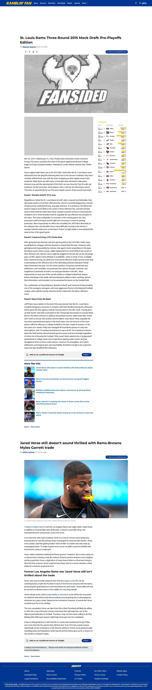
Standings (61, 3)
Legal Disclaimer (31, 679)
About (26, 671)
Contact (77, 671)
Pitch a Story (51, 675)
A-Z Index (78, 679)
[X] (140, 3)
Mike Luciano (28, 452)
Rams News (35, 427)
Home (26, 427)
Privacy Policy (80, 675)
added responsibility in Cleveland (54, 594)
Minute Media (13, 684)
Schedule (51, 3)
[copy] (37, 51)
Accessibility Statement (56, 679)
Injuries (77, 3)
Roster (69, 3)
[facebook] (135, 3)
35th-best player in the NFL (68, 581)
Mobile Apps (122, 671)
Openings (50, 671)
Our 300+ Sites (100, 671)
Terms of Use (99, 675)
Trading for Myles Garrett (34, 527)
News (36, 3)
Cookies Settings (101, 679)
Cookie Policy (122, 675)
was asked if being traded (69, 538)
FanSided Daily (30, 675)
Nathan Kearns (29, 47)
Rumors (43, 3)
